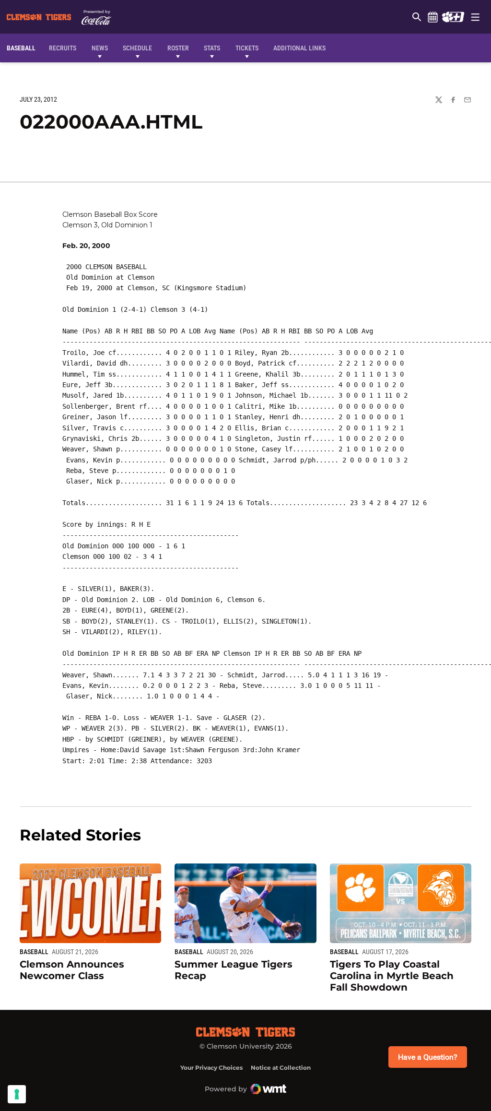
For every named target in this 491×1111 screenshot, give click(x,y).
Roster (178, 48)
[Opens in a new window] (453, 17)
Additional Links (299, 48)
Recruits (65, 48)
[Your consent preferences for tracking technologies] (17, 1094)
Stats (212, 48)
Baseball (34, 952)
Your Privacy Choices (211, 1067)
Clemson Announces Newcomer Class (72, 969)
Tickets (246, 48)
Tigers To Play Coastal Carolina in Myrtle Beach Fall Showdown (392, 975)
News (100, 48)
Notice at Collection (281, 1067)
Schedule (432, 16)
